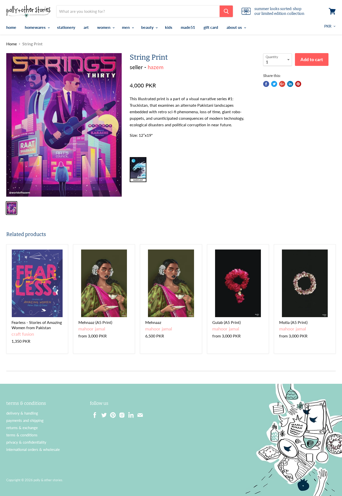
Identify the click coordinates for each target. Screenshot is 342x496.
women (104, 27)
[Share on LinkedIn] (290, 84)
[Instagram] (120, 413)
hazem (155, 67)
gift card (211, 27)
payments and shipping (25, 420)
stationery (66, 27)
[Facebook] (93, 413)
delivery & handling (22, 413)
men (126, 27)
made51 (188, 27)
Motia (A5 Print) (293, 322)
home (11, 27)
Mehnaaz (153, 322)
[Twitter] (102, 413)
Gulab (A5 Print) (226, 322)
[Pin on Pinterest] (298, 84)
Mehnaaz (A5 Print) (95, 322)
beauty (147, 27)
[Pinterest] (111, 413)
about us (235, 27)
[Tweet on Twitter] (274, 84)
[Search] (226, 11)
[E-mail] (138, 413)
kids (168, 27)
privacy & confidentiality (26, 442)
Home (11, 44)
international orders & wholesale (33, 449)
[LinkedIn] (129, 413)
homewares (36, 27)
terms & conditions (22, 435)
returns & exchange (22, 427)
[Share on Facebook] (266, 84)
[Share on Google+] (282, 84)
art (86, 27)
